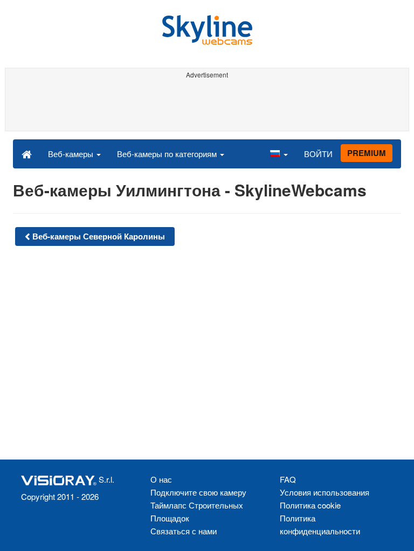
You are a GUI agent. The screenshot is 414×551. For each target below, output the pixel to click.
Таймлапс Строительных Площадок (196, 511)
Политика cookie (310, 505)
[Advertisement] (205, 106)
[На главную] (26, 153)
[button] (278, 153)
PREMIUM (366, 153)
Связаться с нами (183, 530)
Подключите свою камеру (198, 492)
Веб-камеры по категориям (168, 153)
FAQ (288, 479)
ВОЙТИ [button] (318, 153)
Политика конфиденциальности (320, 524)
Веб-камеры (71, 153)
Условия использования (324, 492)
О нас (161, 479)
